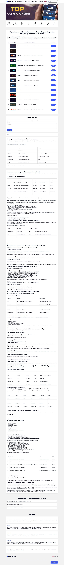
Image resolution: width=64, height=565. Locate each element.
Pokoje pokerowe (40, 1)
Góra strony (54, 562)
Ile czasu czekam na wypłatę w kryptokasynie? (14, 504)
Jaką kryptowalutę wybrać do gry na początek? (15, 507)
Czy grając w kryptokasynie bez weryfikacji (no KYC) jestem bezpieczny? (19, 501)
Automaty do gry (27, 1)
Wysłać (9, 130)
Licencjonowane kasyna (20, 1)
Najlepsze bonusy (34, 1)
